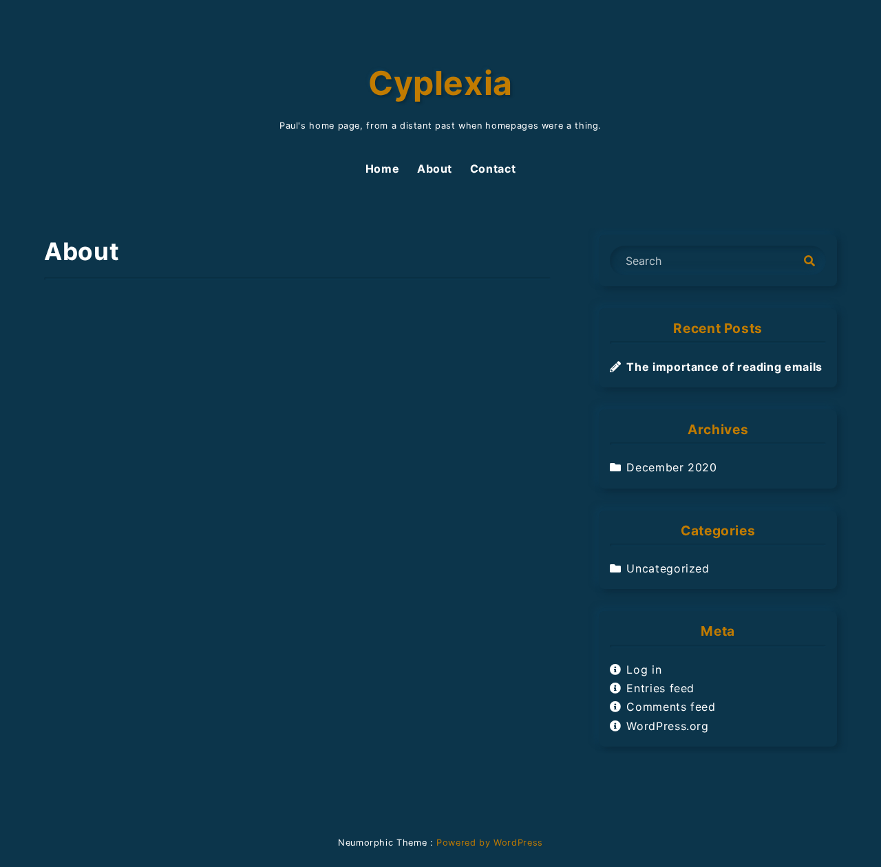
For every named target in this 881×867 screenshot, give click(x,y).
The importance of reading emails (724, 367)
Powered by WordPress (489, 842)
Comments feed (670, 707)
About (434, 168)
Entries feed (660, 688)
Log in (643, 669)
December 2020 (671, 467)
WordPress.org (667, 726)
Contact (493, 168)
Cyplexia (440, 83)
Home (382, 168)
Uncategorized (667, 568)
